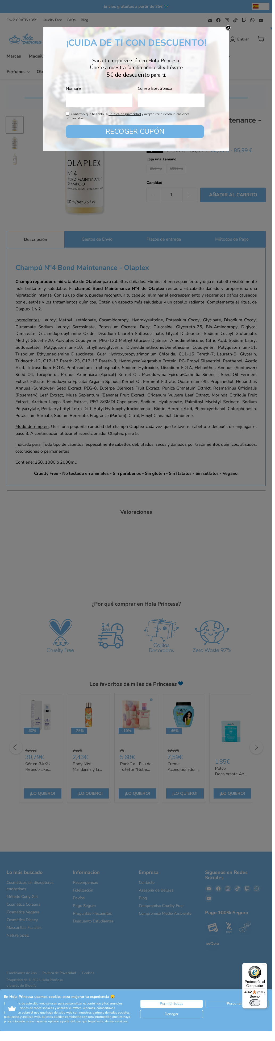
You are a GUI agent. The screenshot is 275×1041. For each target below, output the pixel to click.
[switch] (254, 1002)
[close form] (228, 28)
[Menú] (264, 966)
